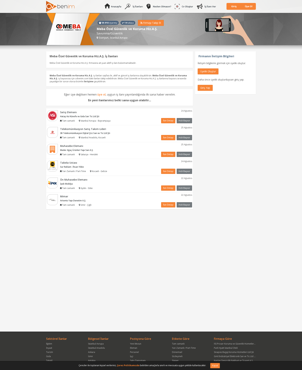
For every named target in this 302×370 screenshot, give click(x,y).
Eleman (133, 347)
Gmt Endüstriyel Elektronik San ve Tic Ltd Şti (235, 356)
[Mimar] (52, 199)
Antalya (91, 360)
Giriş (233, 6)
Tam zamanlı (178, 343)
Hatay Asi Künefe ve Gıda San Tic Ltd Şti (79, 116)
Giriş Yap (205, 87)
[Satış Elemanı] (52, 115)
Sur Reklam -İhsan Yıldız (72, 166)
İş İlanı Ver (210, 6)
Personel (134, 352)
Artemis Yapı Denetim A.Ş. (73, 200)
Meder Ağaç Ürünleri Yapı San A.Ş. (76, 150)
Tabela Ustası (68, 162)
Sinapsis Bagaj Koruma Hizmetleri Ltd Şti (234, 352)
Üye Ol (248, 6)
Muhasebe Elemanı (71, 146)
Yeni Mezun (135, 343)
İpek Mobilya (66, 183)
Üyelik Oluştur (208, 71)
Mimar (64, 196)
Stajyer (175, 360)
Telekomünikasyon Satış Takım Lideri (83, 129)
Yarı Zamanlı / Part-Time (184, 347)
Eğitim (49, 343)
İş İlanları (138, 6)
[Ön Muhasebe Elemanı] (52, 182)
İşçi (131, 356)
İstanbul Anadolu (96, 347)
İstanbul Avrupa (96, 343)
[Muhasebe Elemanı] (52, 149)
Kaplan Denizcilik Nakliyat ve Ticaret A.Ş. (233, 360)
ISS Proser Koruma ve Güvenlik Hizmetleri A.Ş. (236, 343)
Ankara (91, 352)
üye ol (101, 94)
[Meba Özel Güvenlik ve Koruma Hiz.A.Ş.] (73, 29)
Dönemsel (177, 352)
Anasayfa (116, 6)
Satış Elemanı (68, 112)
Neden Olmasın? (162, 6)
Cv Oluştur (187, 6)
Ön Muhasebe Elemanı (73, 179)
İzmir (90, 356)
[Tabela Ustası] (52, 165)
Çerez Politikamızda (128, 365)
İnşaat (49, 347)
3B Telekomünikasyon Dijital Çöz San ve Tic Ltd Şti (85, 133)
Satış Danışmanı (138, 360)
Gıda (48, 356)
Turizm (49, 352)
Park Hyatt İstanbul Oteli (226, 347)
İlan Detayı (168, 120)
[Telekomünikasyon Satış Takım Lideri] (52, 132)
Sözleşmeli (177, 356)
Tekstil (49, 360)
